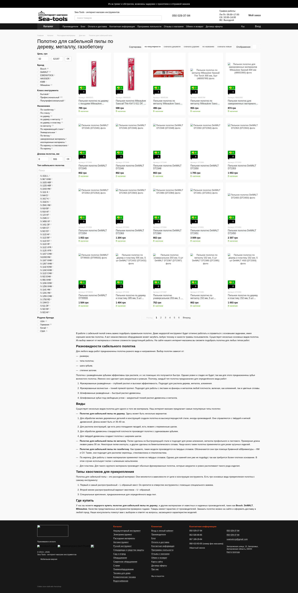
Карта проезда (233, 552)
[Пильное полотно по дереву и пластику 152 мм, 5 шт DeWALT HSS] (243, 268)
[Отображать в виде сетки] (254, 47)
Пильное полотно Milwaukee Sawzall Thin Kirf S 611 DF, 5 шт (131, 103)
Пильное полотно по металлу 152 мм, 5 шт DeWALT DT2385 (202, 298)
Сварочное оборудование (125, 561)
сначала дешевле (172, 46)
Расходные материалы (124, 538)
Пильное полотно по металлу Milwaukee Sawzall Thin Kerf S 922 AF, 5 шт (167, 103)
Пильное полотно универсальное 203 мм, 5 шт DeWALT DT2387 (168, 298)
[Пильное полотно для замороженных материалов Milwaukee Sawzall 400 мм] (243, 74)
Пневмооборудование (123, 569)
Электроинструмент (122, 534)
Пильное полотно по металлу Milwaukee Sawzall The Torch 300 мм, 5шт (205, 103)
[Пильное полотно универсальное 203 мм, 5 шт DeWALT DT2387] (168, 268)
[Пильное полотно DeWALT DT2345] (94, 139)
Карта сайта (157, 561)
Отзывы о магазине (174, 26)
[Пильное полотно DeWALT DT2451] (205, 203)
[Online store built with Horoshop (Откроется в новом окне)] (49, 589)
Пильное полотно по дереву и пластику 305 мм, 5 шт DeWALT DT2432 (131, 298)
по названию (208, 46)
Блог (83, 26)
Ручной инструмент (122, 546)
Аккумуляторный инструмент (127, 531)
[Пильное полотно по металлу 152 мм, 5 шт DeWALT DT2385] (205, 268)
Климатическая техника (124, 577)
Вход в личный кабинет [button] (162, 531)
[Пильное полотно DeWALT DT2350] (205, 139)
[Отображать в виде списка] (259, 47)
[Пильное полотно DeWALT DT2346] (131, 139)
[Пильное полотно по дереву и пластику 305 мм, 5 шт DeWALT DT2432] (131, 268)
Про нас (155, 569)
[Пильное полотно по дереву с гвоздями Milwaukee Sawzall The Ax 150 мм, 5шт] (94, 74)
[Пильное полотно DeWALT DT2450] (243, 203)
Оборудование (120, 558)
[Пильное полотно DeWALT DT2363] (131, 203)
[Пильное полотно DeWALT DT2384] (168, 203)
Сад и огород (119, 554)
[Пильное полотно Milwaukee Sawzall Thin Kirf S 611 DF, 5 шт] (131, 74)
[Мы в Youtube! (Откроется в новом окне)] (232, 26)
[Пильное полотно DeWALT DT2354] (94, 203)
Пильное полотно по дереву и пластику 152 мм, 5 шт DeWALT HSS (243, 298)
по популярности (152, 46)
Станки (116, 565)
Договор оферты (214, 26)
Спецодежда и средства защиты (128, 550)
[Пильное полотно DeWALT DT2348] (168, 139)
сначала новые (224, 46)
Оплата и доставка (97, 26)
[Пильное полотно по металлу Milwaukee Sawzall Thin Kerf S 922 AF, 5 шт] (168, 74)
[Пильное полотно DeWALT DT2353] (243, 139)
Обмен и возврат (194, 26)
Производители (70, 26)
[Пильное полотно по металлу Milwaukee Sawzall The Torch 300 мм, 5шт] (205, 74)
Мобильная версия (48, 559)
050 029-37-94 (181, 15)
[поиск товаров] (159, 17)
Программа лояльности (149, 26)
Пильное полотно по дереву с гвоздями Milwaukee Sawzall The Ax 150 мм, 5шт (93, 103)
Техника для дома (121, 573)
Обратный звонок (197, 548)
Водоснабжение (120, 581)
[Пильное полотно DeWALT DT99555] (94, 268)
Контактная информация (122, 26)
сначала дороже (191, 46)
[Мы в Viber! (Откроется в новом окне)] (236, 26)
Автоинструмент (121, 542)
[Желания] (210, 15)
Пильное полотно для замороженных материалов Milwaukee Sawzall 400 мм (242, 103)
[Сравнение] (202, 15)
